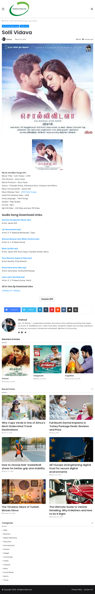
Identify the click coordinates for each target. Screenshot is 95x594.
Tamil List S (24, 26)
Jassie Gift (48, 299)
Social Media (8, 572)
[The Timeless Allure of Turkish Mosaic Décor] (24, 491)
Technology (8, 557)
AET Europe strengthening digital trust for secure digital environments (70, 468)
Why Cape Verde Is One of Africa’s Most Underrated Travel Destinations (23, 426)
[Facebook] (22, 332)
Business (6, 534)
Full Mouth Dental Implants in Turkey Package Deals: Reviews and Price (69, 426)
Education (7, 542)
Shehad (9, 39)
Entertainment (9, 545)
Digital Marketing (10, 538)
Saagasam (39, 375)
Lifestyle (6, 565)
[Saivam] (16, 360)
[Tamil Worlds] (19, 9)
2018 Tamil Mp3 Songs (18, 21)
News (5, 568)
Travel (5, 580)
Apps (5, 530)
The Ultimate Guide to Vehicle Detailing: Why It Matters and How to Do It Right (70, 510)
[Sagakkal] (79, 359)
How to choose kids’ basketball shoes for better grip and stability (23, 466)
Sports (6, 576)
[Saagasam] (47, 359)
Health (6, 561)
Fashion (6, 549)
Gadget (6, 553)
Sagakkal (69, 375)
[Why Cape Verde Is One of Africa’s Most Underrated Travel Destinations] (24, 407)
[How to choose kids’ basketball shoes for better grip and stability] (24, 449)
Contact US (88, 590)
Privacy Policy (77, 590)
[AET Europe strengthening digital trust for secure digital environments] (71, 449)
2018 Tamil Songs (28, 192)
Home (5, 21)
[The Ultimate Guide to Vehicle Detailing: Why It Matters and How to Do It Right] (71, 491)
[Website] (19, 332)
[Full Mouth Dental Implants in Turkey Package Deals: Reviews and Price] (71, 407)
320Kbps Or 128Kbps (11, 290)
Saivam (5, 378)
